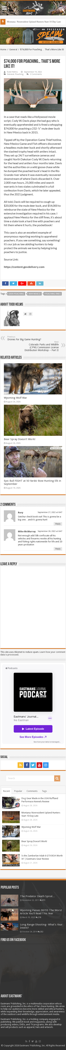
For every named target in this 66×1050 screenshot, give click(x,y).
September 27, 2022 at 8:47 (50, 512)
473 (43, 900)
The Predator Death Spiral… (37, 896)
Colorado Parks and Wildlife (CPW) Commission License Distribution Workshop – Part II (41, 346)
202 (41, 932)
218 (39, 917)
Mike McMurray (27, 531)
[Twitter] (33, 765)
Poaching (19, 74)
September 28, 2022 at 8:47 (50, 531)
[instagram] (46, 765)
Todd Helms (12, 72)
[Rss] (20, 765)
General (13, 49)
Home (3, 49)
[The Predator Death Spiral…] (9, 900)
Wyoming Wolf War (15, 397)
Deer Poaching (16, 294)
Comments (32, 791)
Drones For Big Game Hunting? (24, 338)
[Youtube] (39, 765)
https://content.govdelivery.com (24, 266)
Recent (6, 791)
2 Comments (36, 74)
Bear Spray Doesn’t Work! (19, 439)
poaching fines (53, 294)
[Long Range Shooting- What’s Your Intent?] (9, 927)
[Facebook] (27, 765)
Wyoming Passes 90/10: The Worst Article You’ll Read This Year (41, 912)
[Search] (57, 778)
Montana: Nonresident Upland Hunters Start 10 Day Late (34, 21)
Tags (44, 791)
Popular (18, 791)
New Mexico (34, 294)
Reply (57, 524)
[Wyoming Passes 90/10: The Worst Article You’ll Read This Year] (9, 915)
